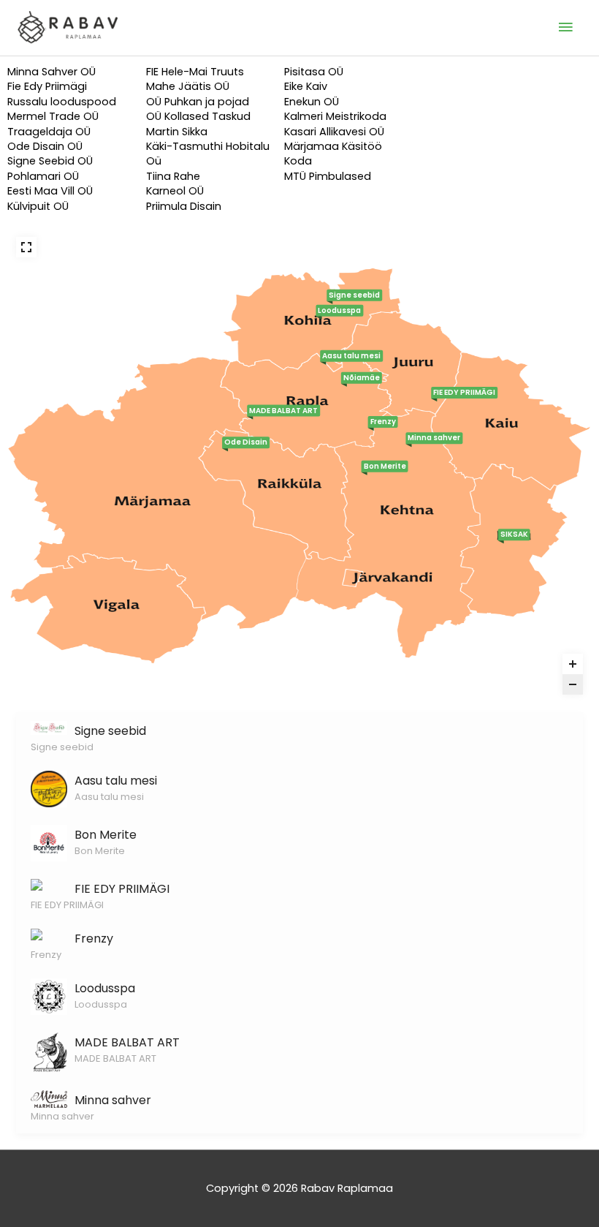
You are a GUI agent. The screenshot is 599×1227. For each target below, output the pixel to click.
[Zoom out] (572, 684)
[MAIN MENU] (566, 28)
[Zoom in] (572, 664)
